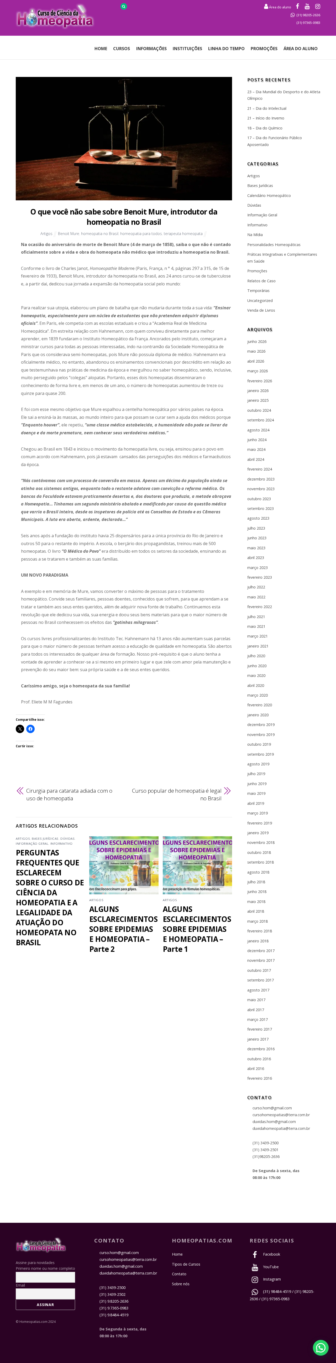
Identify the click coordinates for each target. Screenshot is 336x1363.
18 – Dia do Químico (264, 128)
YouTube (270, 1266)
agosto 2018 (258, 872)
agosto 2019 (258, 763)
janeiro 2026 (258, 390)
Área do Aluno (301, 48)
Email (20, 1285)
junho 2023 (256, 537)
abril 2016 (255, 1068)
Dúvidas (67, 838)
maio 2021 (256, 626)
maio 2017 (256, 999)
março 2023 (257, 567)
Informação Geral (32, 843)
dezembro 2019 (261, 724)
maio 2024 (256, 449)
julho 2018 (256, 881)
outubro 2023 (259, 498)
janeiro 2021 (258, 646)
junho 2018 (256, 891)
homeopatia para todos (141, 233)
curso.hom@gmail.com (272, 1107)
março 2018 (257, 921)
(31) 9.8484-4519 (113, 1314)
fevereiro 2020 (259, 704)
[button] (321, 1348)
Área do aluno (279, 7)
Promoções (264, 48)
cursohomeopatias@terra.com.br (281, 1114)
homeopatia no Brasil (99, 233)
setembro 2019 (260, 754)
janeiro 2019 (258, 832)
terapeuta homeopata (183, 233)
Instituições (187, 48)
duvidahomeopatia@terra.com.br (281, 1128)
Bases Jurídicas (45, 838)
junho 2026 (256, 341)
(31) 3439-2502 (112, 1294)
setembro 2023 (260, 508)
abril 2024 (255, 459)
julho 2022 (256, 586)
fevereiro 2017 (259, 1029)
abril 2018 (255, 911)
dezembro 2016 (261, 1048)
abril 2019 (255, 803)
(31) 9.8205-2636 (113, 1301)
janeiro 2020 (258, 714)
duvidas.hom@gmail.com (274, 1121)
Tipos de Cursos (186, 1264)
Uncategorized (260, 300)
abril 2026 (255, 361)
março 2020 (257, 695)
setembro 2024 (260, 419)
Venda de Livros (261, 310)
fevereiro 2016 (259, 1078)
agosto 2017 (258, 990)
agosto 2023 (258, 518)
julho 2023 (256, 528)
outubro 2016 (259, 1058)
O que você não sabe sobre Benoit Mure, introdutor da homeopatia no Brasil (123, 217)
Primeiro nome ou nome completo (45, 1268)
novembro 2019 (261, 734)
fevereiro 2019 (259, 823)
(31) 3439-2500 (266, 1142)
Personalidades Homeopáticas (274, 244)
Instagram (271, 1279)
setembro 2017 (260, 980)
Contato (179, 1273)
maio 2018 (256, 901)
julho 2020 (256, 655)
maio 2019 (256, 793)
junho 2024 (256, 439)
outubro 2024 (259, 410)
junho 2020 (256, 665)
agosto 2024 (258, 429)
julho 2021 (256, 616)
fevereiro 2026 (259, 380)
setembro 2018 (260, 862)
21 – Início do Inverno (265, 118)
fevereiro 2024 (259, 469)
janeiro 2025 (258, 400)
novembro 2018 (261, 842)
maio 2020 (256, 675)
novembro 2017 (261, 960)
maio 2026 (256, 351)
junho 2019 (256, 783)
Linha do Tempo (226, 48)
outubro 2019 (259, 744)
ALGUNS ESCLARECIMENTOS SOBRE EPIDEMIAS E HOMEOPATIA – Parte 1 (197, 929)
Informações (151, 48)
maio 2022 (256, 596)
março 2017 (257, 1019)
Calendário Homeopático (269, 195)
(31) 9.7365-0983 (113, 1307)
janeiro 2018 (258, 940)
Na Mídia (255, 234)
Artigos (46, 233)
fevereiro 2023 (259, 577)
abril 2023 (255, 557)
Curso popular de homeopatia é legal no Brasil (176, 794)
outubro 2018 (259, 852)
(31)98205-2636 (266, 1156)
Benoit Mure (68, 233)
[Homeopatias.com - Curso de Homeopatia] (41, 1250)
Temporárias (258, 290)
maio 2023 (256, 547)
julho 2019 (256, 773)
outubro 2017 (259, 970)
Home (100, 48)
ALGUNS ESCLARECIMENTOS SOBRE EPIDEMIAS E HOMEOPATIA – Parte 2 (123, 929)
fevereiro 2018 (259, 930)
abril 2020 (255, 685)
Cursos (121, 48)
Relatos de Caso (261, 280)
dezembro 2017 (261, 950)
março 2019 (257, 813)
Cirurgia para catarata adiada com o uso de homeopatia (69, 794)
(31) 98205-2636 (308, 15)
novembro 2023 (261, 488)
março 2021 (257, 636)
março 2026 (257, 370)
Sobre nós (181, 1283)
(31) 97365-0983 (308, 22)
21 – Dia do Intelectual (266, 108)
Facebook (271, 1254)
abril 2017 (255, 1009)
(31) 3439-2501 (266, 1149)
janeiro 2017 (258, 1039)
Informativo (61, 843)
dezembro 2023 (261, 479)
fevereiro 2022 (259, 606)
